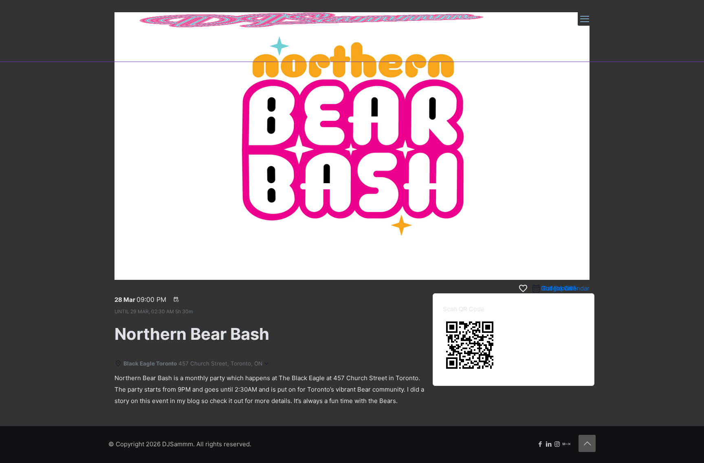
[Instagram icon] (557, 444)
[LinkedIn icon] (549, 444)
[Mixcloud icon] (566, 444)
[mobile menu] (585, 19)
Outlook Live (559, 288)
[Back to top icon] (587, 443)
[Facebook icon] (540, 444)
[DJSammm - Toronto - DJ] (312, 18)
